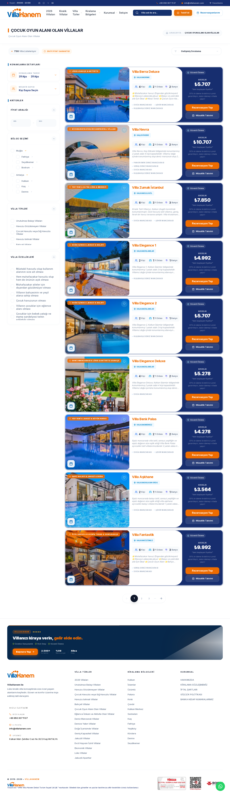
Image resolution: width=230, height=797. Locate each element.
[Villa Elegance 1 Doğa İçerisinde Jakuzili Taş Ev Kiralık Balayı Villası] (97, 268)
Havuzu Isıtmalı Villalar (86, 699)
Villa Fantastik (143, 535)
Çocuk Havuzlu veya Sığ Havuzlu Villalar (96, 694)
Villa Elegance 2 (144, 303)
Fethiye (131, 724)
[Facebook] (39, 3)
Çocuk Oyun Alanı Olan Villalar (90, 709)
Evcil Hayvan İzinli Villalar (88, 743)
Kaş (130, 719)
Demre (131, 738)
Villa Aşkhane (142, 477)
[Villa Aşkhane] (97, 499)
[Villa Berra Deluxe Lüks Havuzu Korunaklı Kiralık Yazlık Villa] (97, 94)
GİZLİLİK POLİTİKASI (191, 694)
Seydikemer (134, 743)
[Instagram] (44, 3)
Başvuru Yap (23, 651)
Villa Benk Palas (144, 419)
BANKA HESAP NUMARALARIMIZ (196, 699)
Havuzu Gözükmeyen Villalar (90, 690)
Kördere (132, 733)
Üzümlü (132, 690)
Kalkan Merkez (135, 709)
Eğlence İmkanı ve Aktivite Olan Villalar (94, 714)
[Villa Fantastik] (97, 557)
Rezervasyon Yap (202, 107)
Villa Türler (76, 13)
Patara (131, 694)
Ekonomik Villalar (83, 748)
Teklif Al (185, 12)
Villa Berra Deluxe (145, 72)
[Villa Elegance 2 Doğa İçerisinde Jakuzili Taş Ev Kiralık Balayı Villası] (97, 326)
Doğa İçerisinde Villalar (87, 729)
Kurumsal (109, 12)
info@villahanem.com (20, 728)
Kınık (130, 699)
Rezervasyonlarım (210, 12)
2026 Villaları (50, 13)
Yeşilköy (132, 729)
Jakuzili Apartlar (83, 758)
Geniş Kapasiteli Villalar (87, 733)
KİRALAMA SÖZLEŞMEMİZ (193, 685)
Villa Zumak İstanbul (147, 187)
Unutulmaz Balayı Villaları (88, 685)
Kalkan (131, 680)
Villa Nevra (140, 129)
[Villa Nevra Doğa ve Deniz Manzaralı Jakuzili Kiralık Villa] (97, 152)
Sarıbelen (133, 714)
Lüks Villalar (81, 753)
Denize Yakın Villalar (85, 724)
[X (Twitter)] (48, 3)
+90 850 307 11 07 (18, 718)
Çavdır (131, 704)
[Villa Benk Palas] (97, 442)
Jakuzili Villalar (82, 738)
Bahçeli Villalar (82, 704)
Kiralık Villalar (63, 13)
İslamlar (132, 685)
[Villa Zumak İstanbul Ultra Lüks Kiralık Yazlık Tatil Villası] (97, 210)
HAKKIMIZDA (187, 680)
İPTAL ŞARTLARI (188, 690)
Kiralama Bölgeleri (91, 13)
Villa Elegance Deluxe (149, 361)
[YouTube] (53, 3)
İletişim (123, 12)
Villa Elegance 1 (144, 245)
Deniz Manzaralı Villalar (87, 719)
